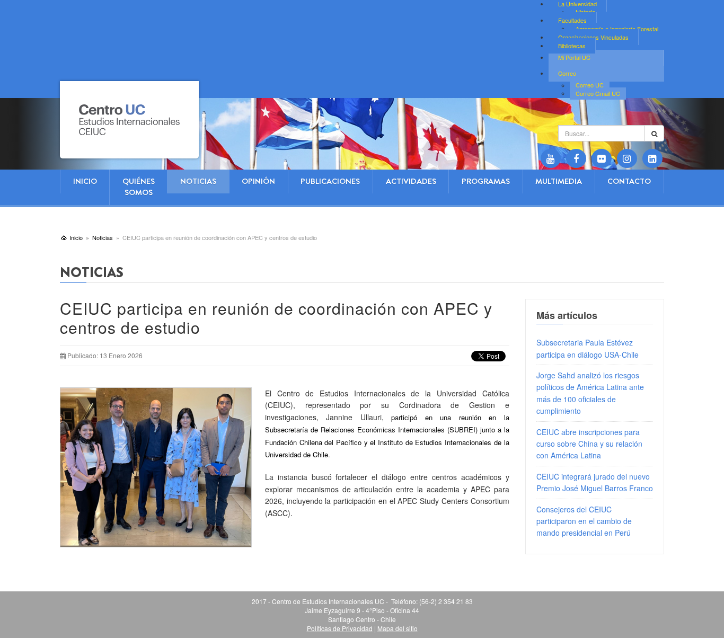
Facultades (572, 20)
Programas (486, 181)
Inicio (85, 181)
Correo (567, 73)
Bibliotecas (572, 45)
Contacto (629, 181)
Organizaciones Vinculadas (593, 37)
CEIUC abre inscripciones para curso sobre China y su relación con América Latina (589, 444)
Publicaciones (330, 181)
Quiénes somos (138, 186)
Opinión (258, 181)
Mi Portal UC (574, 57)
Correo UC (590, 85)
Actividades (411, 181)
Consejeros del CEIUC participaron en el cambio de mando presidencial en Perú (584, 521)
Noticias (198, 181)
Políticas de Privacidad (340, 628)
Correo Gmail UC (598, 93)
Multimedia (558, 181)
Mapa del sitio (397, 628)
